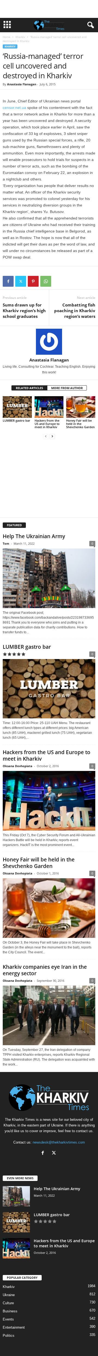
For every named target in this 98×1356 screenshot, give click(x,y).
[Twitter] (20, 281)
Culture (8, 1303)
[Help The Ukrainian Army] (49, 578)
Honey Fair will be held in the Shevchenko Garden (80, 423)
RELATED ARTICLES (29, 388)
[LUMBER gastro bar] (17, 407)
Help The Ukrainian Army (34, 536)
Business (10, 1311)
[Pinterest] (33, 281)
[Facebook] (8, 281)
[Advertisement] (49, 9)
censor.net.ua (14, 107)
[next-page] (52, 436)
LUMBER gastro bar (16, 420)
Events (8, 1319)
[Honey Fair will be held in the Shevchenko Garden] (80, 407)
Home (6, 37)
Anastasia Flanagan (21, 84)
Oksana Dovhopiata (17, 766)
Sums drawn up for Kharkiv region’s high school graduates (24, 310)
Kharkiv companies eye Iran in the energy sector (45, 970)
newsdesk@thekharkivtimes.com (59, 1142)
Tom (6, 543)
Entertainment (14, 1327)
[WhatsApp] (45, 281)
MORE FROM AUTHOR (67, 388)
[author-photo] (49, 342)
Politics (8, 1336)
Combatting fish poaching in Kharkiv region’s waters (74, 310)
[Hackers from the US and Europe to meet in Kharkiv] (49, 407)
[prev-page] (45, 436)
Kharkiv (20, 37)
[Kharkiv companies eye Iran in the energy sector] (49, 1015)
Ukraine (9, 1295)
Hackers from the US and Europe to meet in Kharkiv (47, 423)
